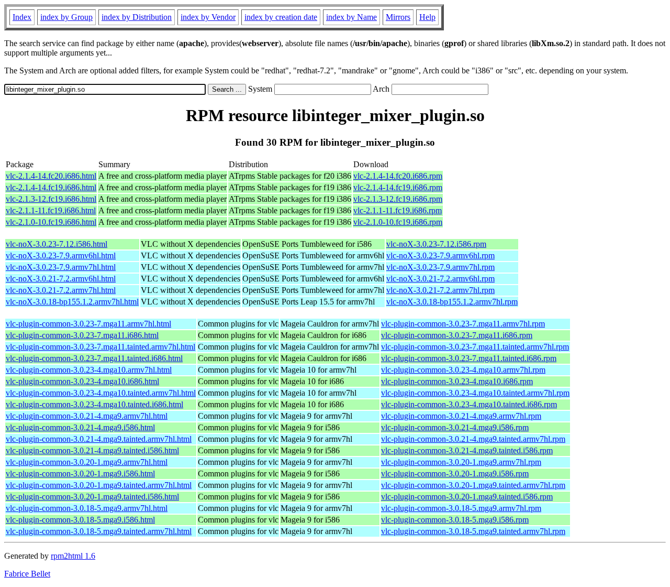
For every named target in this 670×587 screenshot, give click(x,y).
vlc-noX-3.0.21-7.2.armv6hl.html (61, 278)
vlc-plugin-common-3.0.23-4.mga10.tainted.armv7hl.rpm (475, 392)
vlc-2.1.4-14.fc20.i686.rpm (397, 175)
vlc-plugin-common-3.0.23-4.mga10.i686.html (82, 381)
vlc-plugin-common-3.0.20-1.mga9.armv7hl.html (87, 462)
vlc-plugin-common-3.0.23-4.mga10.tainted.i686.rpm (469, 404)
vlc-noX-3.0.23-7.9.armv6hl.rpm (440, 255)
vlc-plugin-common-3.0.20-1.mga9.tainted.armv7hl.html (99, 485)
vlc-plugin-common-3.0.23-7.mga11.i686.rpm (456, 335)
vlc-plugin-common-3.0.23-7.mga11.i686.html (82, 335)
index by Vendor (208, 17)
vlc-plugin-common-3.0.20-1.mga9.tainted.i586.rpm (467, 496)
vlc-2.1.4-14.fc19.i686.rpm (397, 187)
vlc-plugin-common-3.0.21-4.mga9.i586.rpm (455, 427)
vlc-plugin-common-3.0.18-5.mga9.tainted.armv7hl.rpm (473, 531)
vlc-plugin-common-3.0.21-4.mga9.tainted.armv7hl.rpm (473, 438)
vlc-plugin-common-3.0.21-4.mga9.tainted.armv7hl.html (99, 438)
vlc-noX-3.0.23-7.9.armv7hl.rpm (440, 267)
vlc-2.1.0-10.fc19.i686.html (51, 222)
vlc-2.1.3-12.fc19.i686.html (51, 198)
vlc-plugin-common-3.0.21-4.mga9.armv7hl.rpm (461, 415)
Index (22, 17)
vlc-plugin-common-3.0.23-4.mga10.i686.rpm (457, 381)
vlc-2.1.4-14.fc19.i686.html (51, 187)
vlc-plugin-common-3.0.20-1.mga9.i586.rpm (455, 473)
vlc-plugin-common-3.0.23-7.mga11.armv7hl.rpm (463, 323)
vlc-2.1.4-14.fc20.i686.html (51, 175)
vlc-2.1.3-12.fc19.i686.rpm (397, 198)
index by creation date (280, 17)
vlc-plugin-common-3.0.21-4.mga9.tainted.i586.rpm (467, 450)
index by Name (351, 17)
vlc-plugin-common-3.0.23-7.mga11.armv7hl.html (88, 323)
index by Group (66, 17)
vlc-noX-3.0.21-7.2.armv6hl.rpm (440, 278)
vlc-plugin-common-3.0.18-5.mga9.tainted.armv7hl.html (99, 531)
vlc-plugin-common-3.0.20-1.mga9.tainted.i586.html (92, 496)
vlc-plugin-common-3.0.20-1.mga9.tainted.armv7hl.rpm (473, 485)
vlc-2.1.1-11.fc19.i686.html (51, 210)
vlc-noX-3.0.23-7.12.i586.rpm (436, 244)
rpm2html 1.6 (73, 555)
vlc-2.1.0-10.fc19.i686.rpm (397, 222)
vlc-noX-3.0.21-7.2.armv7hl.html (61, 290)
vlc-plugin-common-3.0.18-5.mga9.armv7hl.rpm (461, 508)
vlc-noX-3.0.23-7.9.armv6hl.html (61, 255)
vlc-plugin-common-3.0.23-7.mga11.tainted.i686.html (94, 358)
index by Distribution (137, 17)
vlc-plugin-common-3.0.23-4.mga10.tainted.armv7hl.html (101, 392)
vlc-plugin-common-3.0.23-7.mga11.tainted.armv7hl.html (100, 346)
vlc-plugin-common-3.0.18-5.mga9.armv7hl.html (87, 508)
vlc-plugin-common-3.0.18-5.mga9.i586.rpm (455, 519)
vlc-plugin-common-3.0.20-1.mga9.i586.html (80, 473)
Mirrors (398, 17)
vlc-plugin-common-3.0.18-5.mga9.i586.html (80, 519)
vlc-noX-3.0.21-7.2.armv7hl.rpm (440, 290)
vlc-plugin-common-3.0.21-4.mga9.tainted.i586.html (92, 450)
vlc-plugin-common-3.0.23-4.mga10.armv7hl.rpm (463, 369)
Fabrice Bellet (27, 573)
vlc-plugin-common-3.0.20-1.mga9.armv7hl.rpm (461, 462)
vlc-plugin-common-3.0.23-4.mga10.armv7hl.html (89, 369)
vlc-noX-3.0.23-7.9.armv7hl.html (61, 267)
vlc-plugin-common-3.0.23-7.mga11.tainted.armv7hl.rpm (475, 346)
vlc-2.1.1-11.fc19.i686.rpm (397, 210)
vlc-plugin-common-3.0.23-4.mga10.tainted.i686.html (94, 404)
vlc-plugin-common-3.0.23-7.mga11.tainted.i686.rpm (468, 358)
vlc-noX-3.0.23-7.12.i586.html (56, 244)
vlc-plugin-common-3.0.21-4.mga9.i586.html (80, 427)
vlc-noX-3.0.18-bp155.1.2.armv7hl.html (72, 301)
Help (427, 17)
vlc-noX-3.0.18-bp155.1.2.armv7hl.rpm (452, 301)
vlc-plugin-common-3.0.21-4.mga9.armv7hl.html (87, 415)
